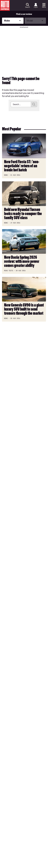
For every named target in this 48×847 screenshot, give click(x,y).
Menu (44, 7)
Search (27, 7)
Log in (36, 7)
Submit (34, 104)
